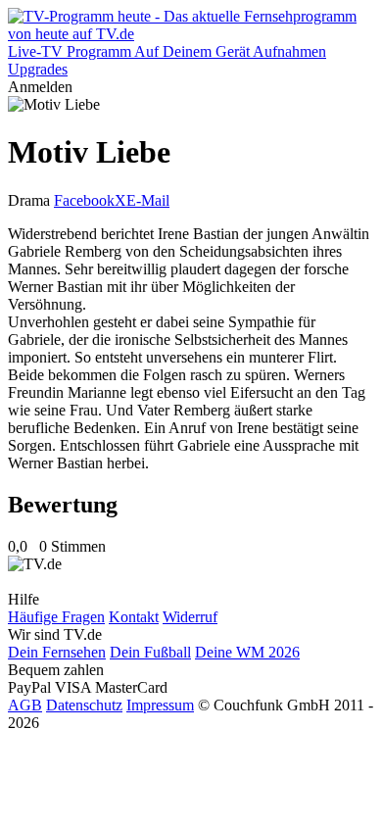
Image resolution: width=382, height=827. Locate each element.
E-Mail (147, 200)
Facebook (84, 200)
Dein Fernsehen (57, 652)
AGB (25, 705)
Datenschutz (84, 705)
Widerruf (190, 616)
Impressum (160, 705)
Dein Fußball (150, 652)
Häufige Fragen (56, 616)
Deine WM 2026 (247, 652)
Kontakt (134, 616)
